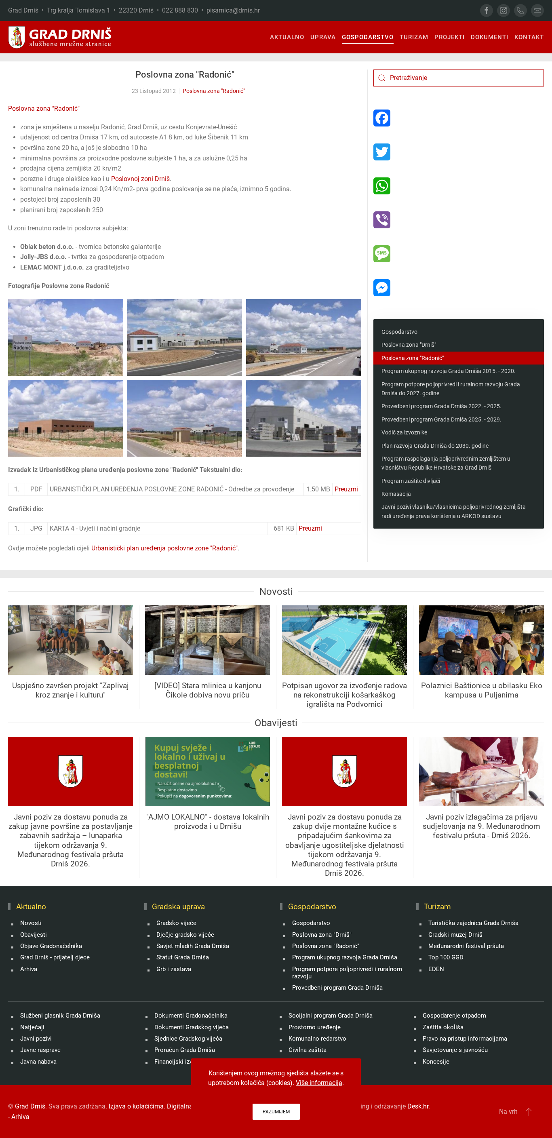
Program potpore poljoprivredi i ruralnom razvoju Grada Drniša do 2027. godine (450, 388)
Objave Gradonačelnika (51, 946)
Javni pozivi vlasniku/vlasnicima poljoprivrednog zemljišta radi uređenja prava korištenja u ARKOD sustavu (453, 511)
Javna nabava (38, 1061)
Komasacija (396, 494)
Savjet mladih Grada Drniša (192, 946)
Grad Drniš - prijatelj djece (55, 957)
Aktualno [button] (287, 37)
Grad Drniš (30, 1106)
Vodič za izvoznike (404, 432)
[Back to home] (60, 37)
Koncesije (436, 1061)
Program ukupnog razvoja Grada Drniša (344, 957)
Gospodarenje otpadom (454, 1015)
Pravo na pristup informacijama (465, 1038)
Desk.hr (417, 1106)
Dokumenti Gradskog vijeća (191, 1027)
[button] (65, 337)
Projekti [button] (449, 37)
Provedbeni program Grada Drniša (337, 987)
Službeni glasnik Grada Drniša (60, 1015)
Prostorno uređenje (315, 1027)
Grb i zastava (173, 969)
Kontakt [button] (529, 37)
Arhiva (28, 969)
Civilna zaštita (308, 1050)
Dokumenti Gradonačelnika (191, 1015)
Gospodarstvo (399, 332)
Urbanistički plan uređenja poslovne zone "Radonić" (164, 548)
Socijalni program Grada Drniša (331, 1015)
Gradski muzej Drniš (455, 934)
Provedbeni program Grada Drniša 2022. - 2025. (441, 406)
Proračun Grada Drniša (184, 1050)
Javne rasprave (40, 1050)
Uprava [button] (323, 37)
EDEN (436, 969)
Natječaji (32, 1027)
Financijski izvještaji (181, 1061)
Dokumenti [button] (489, 37)
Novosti (31, 923)
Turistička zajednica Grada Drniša (473, 923)
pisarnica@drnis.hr (233, 10)
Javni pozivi (36, 1038)
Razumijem (276, 1112)
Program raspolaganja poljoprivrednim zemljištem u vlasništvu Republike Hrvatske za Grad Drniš (445, 463)
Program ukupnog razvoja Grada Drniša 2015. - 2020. (448, 371)
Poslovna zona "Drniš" (408, 344)
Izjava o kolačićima (136, 1106)
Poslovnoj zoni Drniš (140, 179)
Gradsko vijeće (176, 923)
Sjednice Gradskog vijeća (188, 1038)
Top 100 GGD (446, 957)
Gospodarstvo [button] (368, 37)
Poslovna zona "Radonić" (184, 75)
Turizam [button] (414, 37)
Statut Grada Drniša (182, 957)
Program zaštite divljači (410, 481)
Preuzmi (346, 489)
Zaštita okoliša (443, 1027)
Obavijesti (33, 934)
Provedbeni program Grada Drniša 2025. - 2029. (441, 419)
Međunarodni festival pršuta (466, 946)
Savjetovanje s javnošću (455, 1050)
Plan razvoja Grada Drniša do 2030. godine (435, 446)
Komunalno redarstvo (317, 1038)
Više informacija (319, 1083)
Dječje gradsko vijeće (185, 934)
